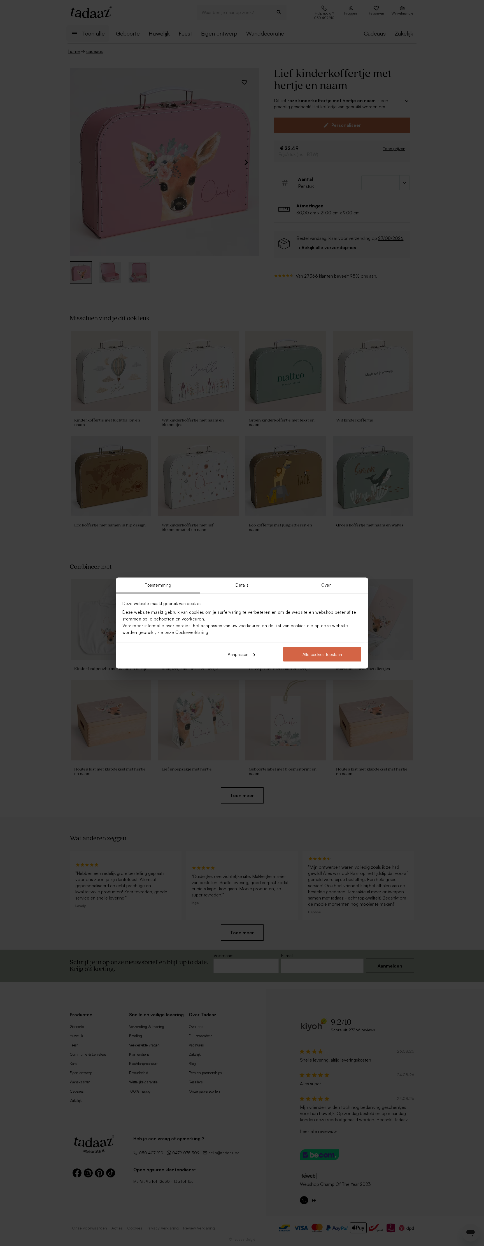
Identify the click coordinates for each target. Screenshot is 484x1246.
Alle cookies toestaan (322, 654)
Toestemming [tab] (158, 585)
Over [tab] (326, 585)
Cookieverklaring (191, 632)
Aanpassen (238, 654)
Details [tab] (242, 585)
